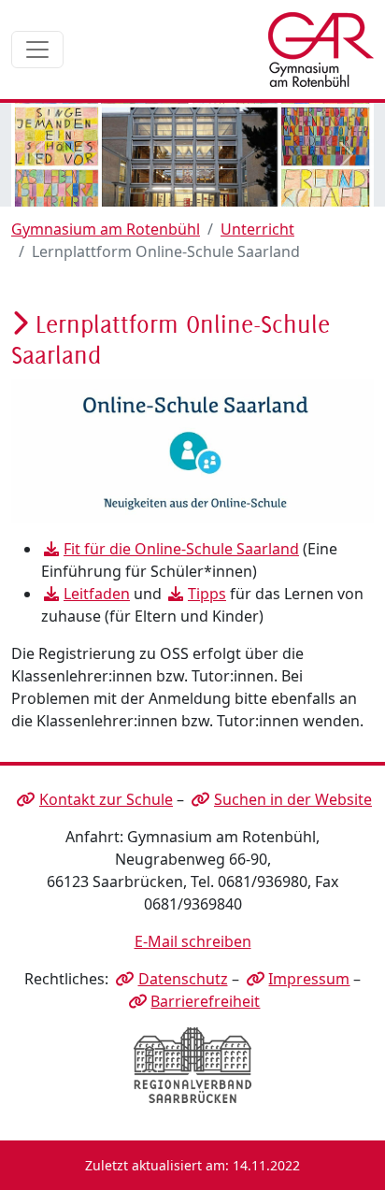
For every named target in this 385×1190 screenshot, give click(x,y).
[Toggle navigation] (37, 49)
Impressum (308, 978)
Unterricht (257, 229)
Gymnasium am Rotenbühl (105, 229)
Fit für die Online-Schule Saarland (181, 548)
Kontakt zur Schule (106, 799)
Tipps (207, 593)
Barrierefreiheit (205, 1001)
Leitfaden (97, 593)
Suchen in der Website (293, 799)
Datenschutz (183, 978)
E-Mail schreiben (193, 941)
